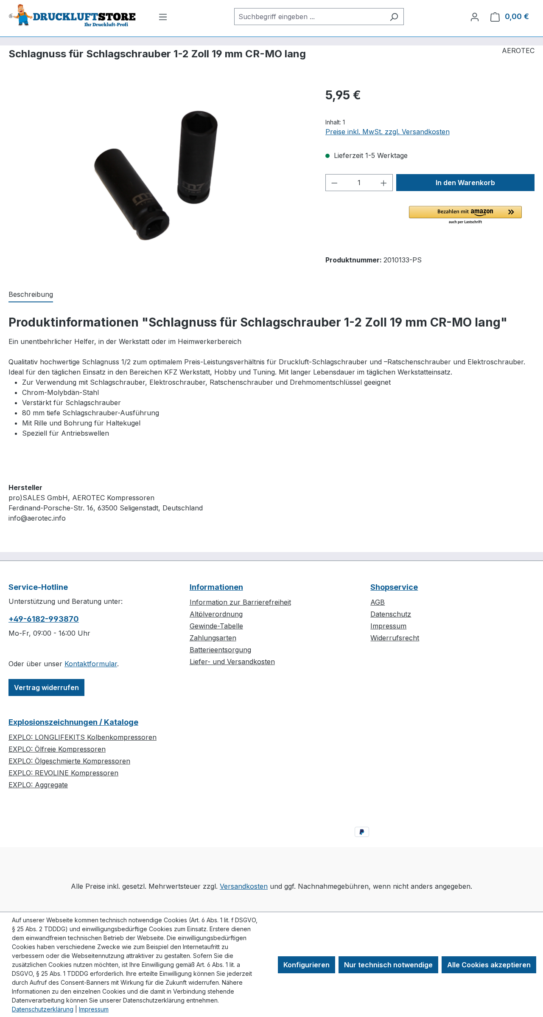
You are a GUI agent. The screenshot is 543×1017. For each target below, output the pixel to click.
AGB (377, 602)
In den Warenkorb (465, 182)
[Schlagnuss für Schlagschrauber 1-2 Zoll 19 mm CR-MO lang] (158, 177)
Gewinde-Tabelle (216, 626)
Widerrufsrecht (394, 638)
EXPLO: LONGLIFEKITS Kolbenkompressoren (82, 737)
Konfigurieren (306, 965)
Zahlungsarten (213, 638)
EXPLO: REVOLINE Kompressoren (63, 773)
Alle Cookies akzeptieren (489, 965)
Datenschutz (390, 614)
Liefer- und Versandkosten (232, 661)
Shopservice (394, 587)
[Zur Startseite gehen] (72, 14)
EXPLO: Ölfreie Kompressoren (57, 749)
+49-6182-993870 (43, 618)
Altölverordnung (216, 614)
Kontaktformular (90, 663)
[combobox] (309, 16)
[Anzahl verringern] (334, 182)
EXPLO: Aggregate (38, 784)
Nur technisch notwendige (388, 965)
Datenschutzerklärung (42, 1009)
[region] (158, 177)
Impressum (388, 626)
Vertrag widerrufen (46, 687)
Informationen (216, 587)
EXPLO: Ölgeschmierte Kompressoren (69, 761)
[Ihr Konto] (475, 16)
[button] (465, 215)
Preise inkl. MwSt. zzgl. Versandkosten (387, 131)
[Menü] (163, 16)
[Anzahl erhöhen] (384, 182)
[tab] (30, 294)
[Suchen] (394, 16)
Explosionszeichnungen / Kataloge (73, 722)
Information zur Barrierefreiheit (240, 602)
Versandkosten (244, 886)
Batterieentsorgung (220, 649)
